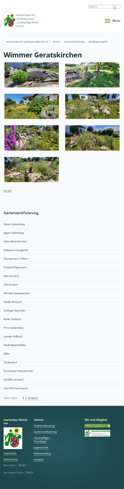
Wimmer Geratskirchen (17, 293)
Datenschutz (11, 459)
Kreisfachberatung (44, 425)
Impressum (10, 453)
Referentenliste (42, 453)
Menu (116, 20)
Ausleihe (39, 459)
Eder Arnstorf (11, 276)
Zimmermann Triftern (16, 258)
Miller (7, 353)
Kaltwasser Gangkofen (16, 250)
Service (56, 41)
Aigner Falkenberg (14, 233)
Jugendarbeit (41, 447)
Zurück (7, 190)
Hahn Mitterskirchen (15, 241)
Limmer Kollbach (13, 336)
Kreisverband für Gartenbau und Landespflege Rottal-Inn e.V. (27, 20)
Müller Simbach (12, 319)
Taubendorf (10, 362)
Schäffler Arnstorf (13, 379)
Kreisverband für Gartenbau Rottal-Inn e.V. (27, 41)
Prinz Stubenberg (13, 327)
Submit (116, 7)
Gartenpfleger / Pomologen (42, 439)
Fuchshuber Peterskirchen (18, 371)
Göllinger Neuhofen (15, 310)
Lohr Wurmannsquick (16, 388)
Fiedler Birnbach (13, 302)
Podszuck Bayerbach (15, 267)
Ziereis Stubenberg (14, 224)
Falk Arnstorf (11, 284)
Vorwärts (33, 398)
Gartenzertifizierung (74, 41)
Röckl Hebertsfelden (15, 345)
